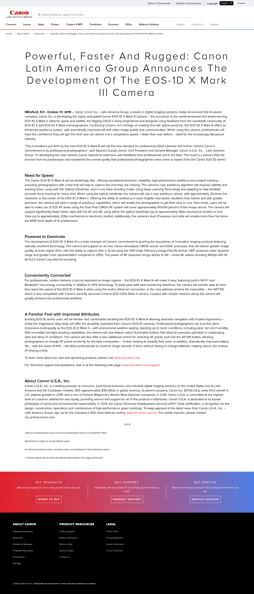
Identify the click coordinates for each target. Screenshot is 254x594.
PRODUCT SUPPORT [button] (127, 499)
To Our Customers (114, 550)
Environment (19, 557)
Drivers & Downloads (159, 3)
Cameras (11, 24)
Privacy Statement (114, 538)
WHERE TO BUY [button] (49, 499)
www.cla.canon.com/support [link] (141, 365)
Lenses (27, 24)
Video (41, 24)
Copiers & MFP (74, 24)
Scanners (113, 24)
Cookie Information (115, 544)
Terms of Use (112, 531)
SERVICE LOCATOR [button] (205, 499)
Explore (181, 24)
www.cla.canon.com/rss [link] (141, 413)
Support (214, 24)
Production (95, 24)
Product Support (67, 531)
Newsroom (18, 538)
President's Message (22, 544)
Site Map (17, 563)
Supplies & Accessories (188, 3)
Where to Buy (65, 544)
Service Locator (66, 550)
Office (128, 24)
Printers (55, 24)
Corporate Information (23, 531)
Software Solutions (149, 24)
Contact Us (197, 24)
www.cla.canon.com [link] (127, 358)
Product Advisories (68, 538)
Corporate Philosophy (23, 550)
